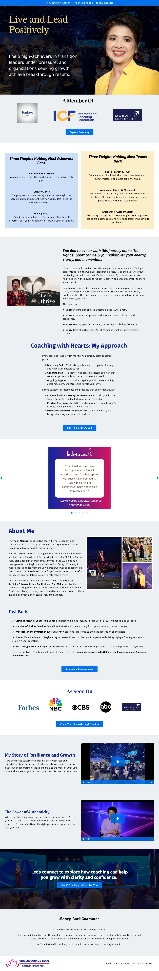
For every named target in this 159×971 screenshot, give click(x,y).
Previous (1, 478)
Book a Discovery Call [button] (79, 427)
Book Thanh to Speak (117, 963)
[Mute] (151, 782)
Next (158, 478)
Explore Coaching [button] (79, 132)
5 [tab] (87, 512)
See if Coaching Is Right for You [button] (79, 885)
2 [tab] (75, 512)
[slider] (120, 782)
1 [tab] (71, 512)
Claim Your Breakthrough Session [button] (79, 724)
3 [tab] (79, 512)
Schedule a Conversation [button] (79, 668)
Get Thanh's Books (142, 963)
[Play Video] (83, 782)
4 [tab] (83, 512)
